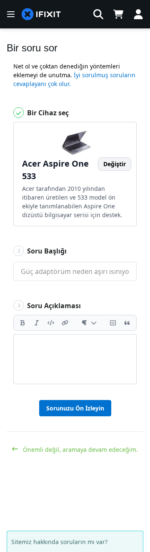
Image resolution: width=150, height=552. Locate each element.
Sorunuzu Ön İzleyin (75, 408)
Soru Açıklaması (49, 305)
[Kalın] (22, 323)
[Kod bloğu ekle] (113, 323)
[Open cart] (118, 14)
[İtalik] (36, 323)
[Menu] (10, 14)
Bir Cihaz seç (47, 112)
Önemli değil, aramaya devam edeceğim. (79, 449)
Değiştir (114, 164)
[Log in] (138, 14)
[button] (98, 14)
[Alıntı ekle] (127, 323)
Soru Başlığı (42, 251)
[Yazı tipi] (89, 323)
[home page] (41, 14)
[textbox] (75, 359)
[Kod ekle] (51, 323)
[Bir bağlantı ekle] (65, 323)
